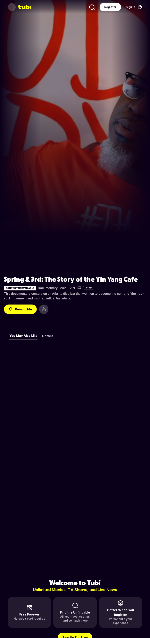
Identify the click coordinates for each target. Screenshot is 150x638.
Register (110, 7)
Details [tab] (47, 336)
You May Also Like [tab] (23, 336)
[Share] (43, 309)
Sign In (130, 7)
